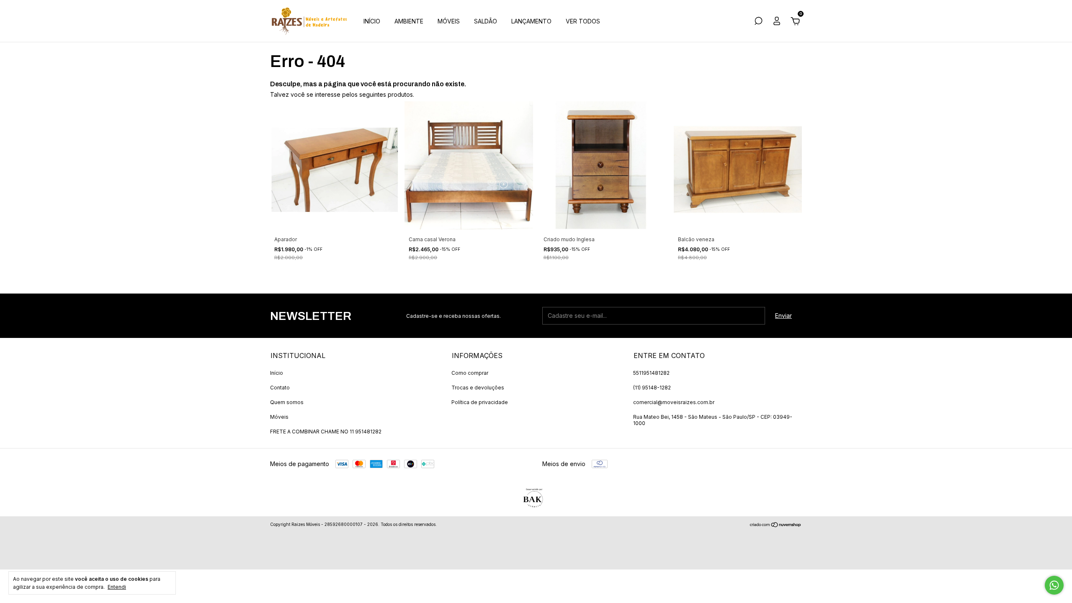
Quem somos (287, 402)
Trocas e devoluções (477, 387)
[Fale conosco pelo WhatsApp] (1054, 585)
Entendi (117, 587)
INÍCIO (371, 21)
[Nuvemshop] (776, 525)
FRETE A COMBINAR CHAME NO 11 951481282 (325, 431)
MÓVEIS (449, 21)
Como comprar (469, 373)
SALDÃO (485, 21)
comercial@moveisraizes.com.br (673, 402)
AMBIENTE (408, 21)
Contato (280, 387)
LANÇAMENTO (531, 21)
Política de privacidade (479, 402)
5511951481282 (651, 373)
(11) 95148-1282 (652, 387)
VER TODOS (583, 21)
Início (276, 373)
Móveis (279, 417)
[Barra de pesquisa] (758, 22)
